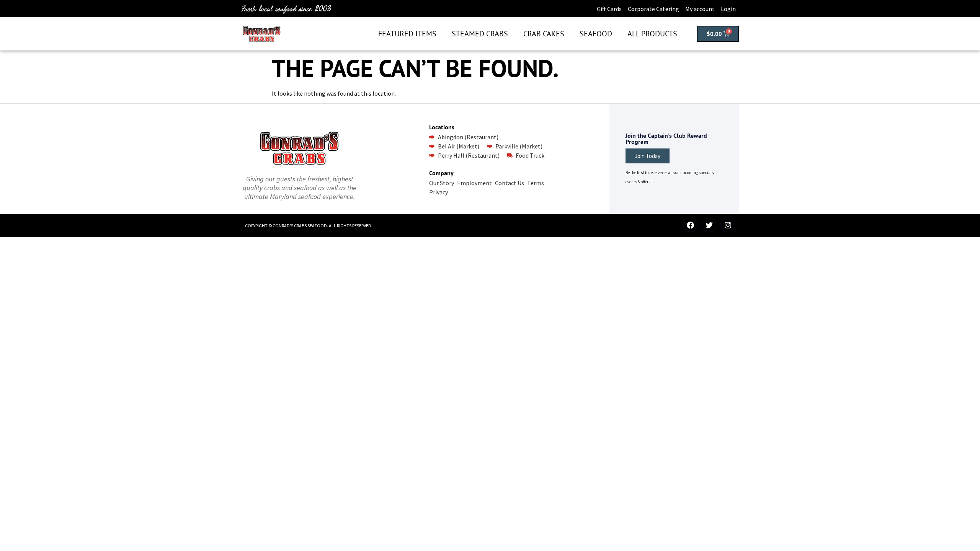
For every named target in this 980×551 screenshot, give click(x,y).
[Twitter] (709, 225)
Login (728, 9)
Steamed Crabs (480, 34)
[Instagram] (727, 225)
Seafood (596, 34)
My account (700, 9)
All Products (652, 34)
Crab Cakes (543, 34)
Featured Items (407, 34)
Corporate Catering (653, 9)
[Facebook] (690, 225)
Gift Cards (609, 9)
